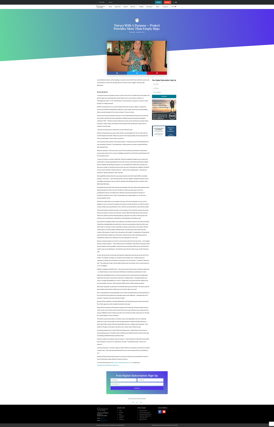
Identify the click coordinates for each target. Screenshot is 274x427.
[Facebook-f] (174, 2)
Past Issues (149, 6)
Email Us (102, 418)
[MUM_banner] (164, 109)
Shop (157, 6)
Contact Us (165, 6)
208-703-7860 (104, 420)
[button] (117, 73)
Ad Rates (141, 6)
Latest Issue (118, 6)
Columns (125, 6)
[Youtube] (176, 2)
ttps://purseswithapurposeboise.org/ (121, 362)
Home (110, 6)
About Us (133, 6)
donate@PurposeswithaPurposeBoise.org (108, 365)
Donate (167, 2)
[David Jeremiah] (164, 131)
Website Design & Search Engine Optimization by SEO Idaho (165, 425)
